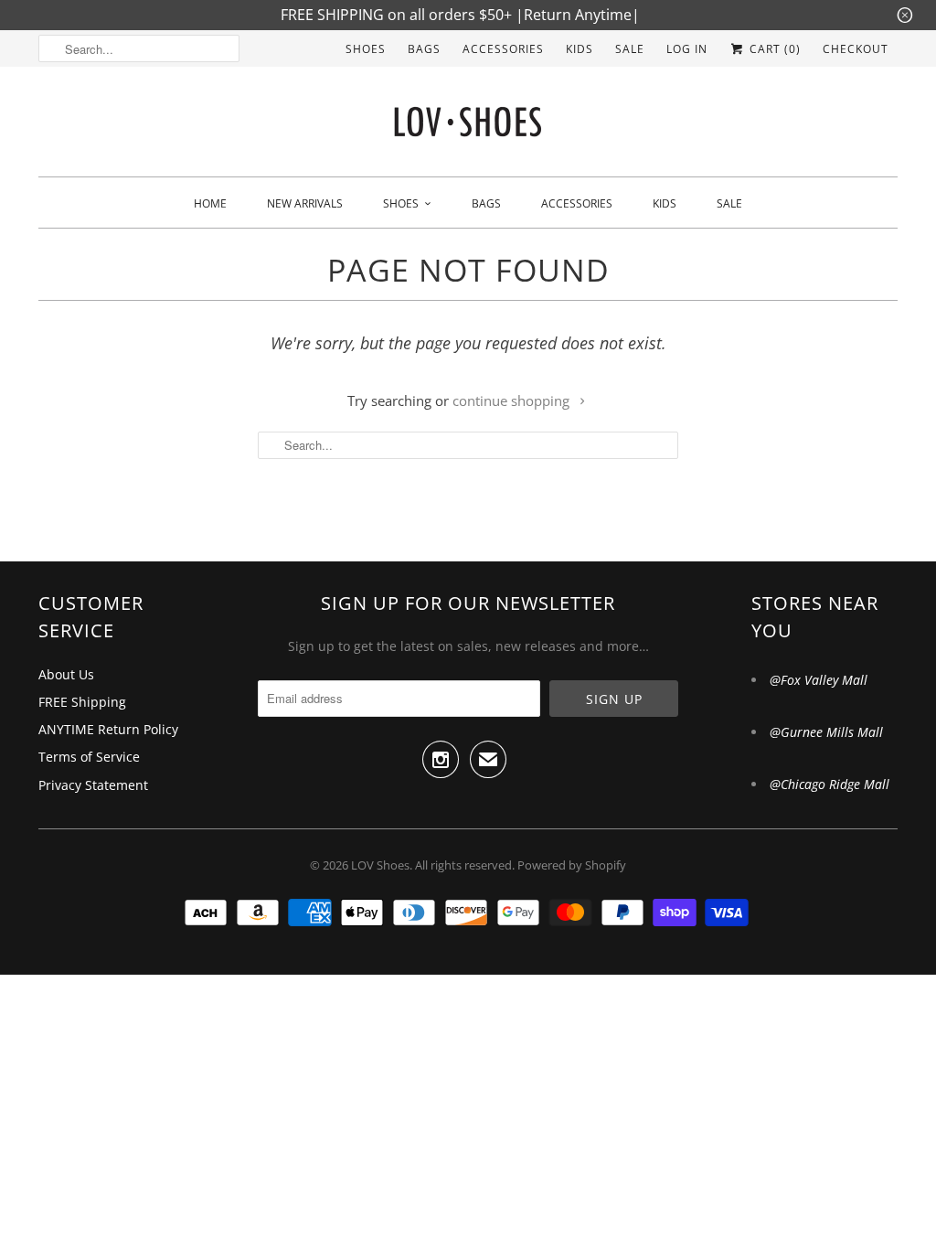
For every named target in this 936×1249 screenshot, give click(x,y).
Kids (579, 49)
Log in (686, 49)
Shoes (366, 49)
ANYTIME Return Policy (108, 729)
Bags (424, 49)
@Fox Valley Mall (818, 680)
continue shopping (512, 400)
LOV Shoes (380, 865)
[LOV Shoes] (468, 126)
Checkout (855, 49)
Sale (629, 49)
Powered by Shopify (571, 865)
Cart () (773, 49)
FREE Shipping (82, 701)
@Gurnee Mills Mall (826, 732)
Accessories (503, 49)
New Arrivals (305, 203)
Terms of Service (89, 756)
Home (210, 203)
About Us (66, 674)
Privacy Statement (93, 785)
